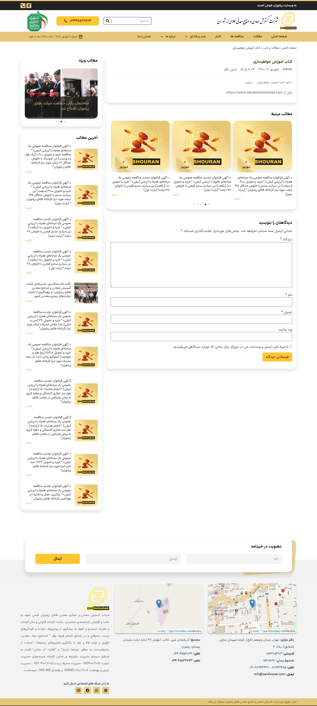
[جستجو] (107, 21)
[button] (113, 159)
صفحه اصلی (279, 36)
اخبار (218, 36)
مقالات (257, 36)
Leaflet (255, 631)
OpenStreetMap (271, 631)
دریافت (249, 83)
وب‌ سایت (285, 329)
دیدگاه (286, 239)
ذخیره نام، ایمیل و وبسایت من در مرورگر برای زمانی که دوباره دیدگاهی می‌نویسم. (230, 347)
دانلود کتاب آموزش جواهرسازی (274, 83)
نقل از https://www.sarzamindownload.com (259, 92)
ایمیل (286, 312)
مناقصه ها (237, 36)
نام (288, 295)
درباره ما (170, 36)
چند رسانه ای (198, 36)
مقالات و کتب (271, 48)
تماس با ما (144, 36)
